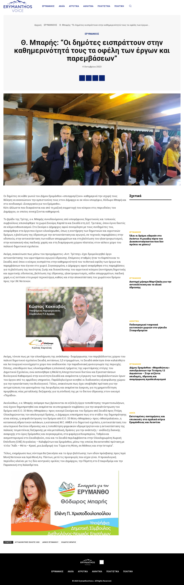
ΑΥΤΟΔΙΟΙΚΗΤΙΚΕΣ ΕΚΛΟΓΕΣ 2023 (27, 542)
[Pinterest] (95, 78)
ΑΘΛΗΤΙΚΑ (134, 321)
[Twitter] (89, 78)
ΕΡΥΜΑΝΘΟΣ (50, 25)
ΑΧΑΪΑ (132, 413)
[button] (130, 6)
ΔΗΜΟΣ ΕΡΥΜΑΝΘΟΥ (50, 542)
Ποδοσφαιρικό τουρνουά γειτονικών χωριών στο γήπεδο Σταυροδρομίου (148, 327)
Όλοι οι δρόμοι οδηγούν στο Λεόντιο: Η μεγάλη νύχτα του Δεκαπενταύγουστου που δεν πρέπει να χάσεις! (146, 240)
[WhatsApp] (102, 78)
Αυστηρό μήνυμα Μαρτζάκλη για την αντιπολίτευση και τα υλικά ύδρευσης (150, 284)
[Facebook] (82, 78)
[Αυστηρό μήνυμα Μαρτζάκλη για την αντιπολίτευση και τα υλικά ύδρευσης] (150, 262)
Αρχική (38, 25)
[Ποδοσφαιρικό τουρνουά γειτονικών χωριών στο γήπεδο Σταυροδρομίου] (150, 305)
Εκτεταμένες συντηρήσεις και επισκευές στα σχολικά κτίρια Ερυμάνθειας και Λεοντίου (147, 419)
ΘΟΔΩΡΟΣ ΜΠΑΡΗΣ (68, 542)
